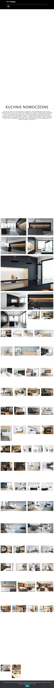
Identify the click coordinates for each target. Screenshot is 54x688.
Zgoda (27, 685)
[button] (8, 6)
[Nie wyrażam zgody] (52, 684)
